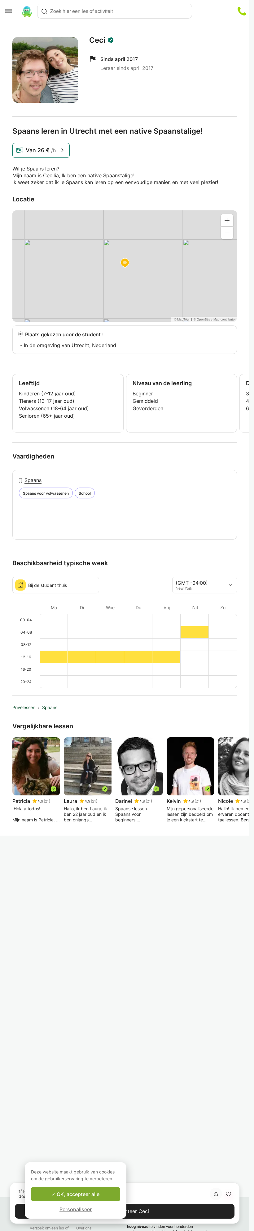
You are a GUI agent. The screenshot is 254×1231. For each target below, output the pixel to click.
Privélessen (23, 707)
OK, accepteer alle (77, 1194)
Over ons (84, 1228)
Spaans (33, 480)
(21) (47, 801)
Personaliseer (75, 1209)
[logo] (27, 11)
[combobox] (114, 11)
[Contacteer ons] (242, 11)
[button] (228, 1194)
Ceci (97, 40)
